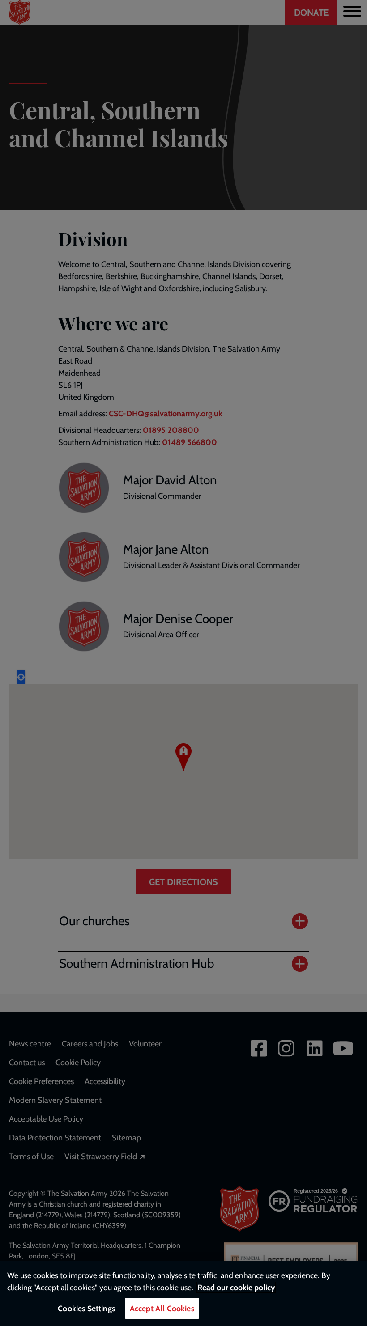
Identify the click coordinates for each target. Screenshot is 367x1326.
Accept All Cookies (162, 1308)
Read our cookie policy (236, 1287)
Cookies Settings (86, 1308)
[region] (183, 1293)
